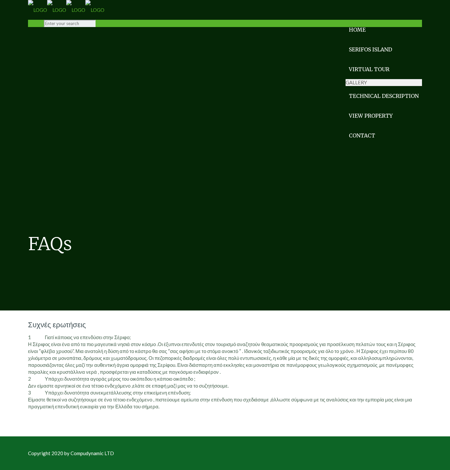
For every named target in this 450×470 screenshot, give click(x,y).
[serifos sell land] (66, 10)
